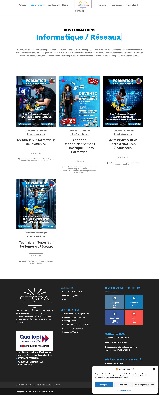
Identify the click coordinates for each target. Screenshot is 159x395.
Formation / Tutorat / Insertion (76, 324)
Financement (117, 5)
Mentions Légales (70, 296)
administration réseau (31, 261)
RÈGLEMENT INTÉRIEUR (72, 292)
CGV (64, 299)
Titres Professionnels (36, 134)
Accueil (23, 5)
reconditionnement (71, 171)
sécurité (118, 165)
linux (129, 163)
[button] (154, 369)
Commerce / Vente (70, 332)
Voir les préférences (144, 385)
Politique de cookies (124, 390)
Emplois (102, 5)
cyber (111, 163)
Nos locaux (53, 5)
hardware (25, 159)
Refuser (123, 385)
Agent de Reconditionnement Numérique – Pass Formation (79, 146)
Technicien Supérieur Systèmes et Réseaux (36, 244)
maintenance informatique (41, 159)
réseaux (135, 163)
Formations (36, 5)
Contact (79, 11)
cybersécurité (120, 163)
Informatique (41, 130)
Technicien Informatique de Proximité (36, 142)
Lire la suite (36, 153)
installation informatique (74, 167)
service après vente (42, 161)
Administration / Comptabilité (75, 314)
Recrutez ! (132, 5)
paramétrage (85, 169)
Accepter (104, 385)
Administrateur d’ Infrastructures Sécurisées (123, 144)
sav (32, 161)
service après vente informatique (85, 171)
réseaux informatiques (41, 262)
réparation (25, 161)
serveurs (126, 165)
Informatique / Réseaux (72, 328)
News (65, 5)
